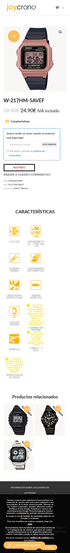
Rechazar (49, 547)
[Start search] (63, 8)
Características (20, 121)
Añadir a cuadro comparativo (27, 175)
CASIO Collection (20, 188)
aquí (30, 524)
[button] (24, 545)
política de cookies (39, 537)
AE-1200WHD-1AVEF (18, 451)
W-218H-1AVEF (19, 415)
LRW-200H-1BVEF (49, 415)
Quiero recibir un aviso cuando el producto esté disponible (30, 135)
